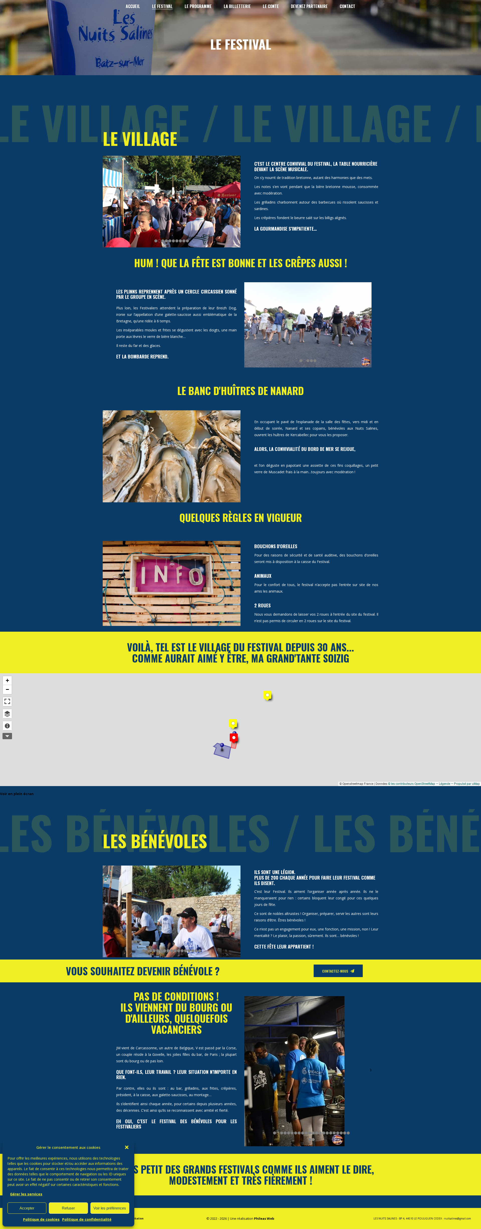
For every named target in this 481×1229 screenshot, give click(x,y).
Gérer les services (26, 1194)
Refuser (68, 1208)
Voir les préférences (109, 1208)
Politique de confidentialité (86, 1219)
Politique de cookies (41, 1219)
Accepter (27, 1208)
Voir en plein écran (17, 793)
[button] (126, 1147)
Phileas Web (264, 1218)
